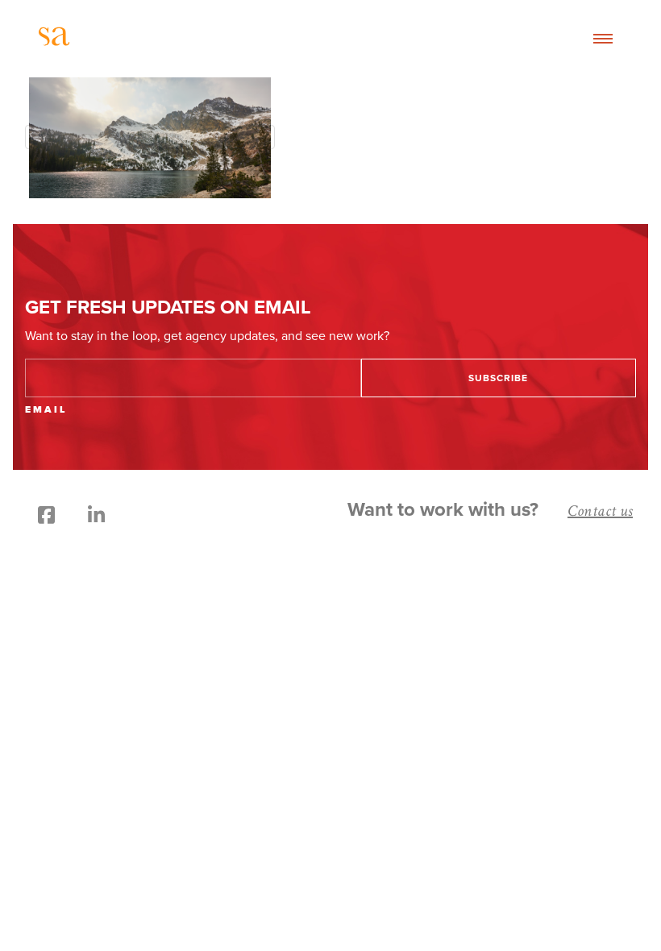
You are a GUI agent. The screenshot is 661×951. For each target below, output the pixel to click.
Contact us (600, 510)
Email (46, 409)
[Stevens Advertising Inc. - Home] (128, 39)
